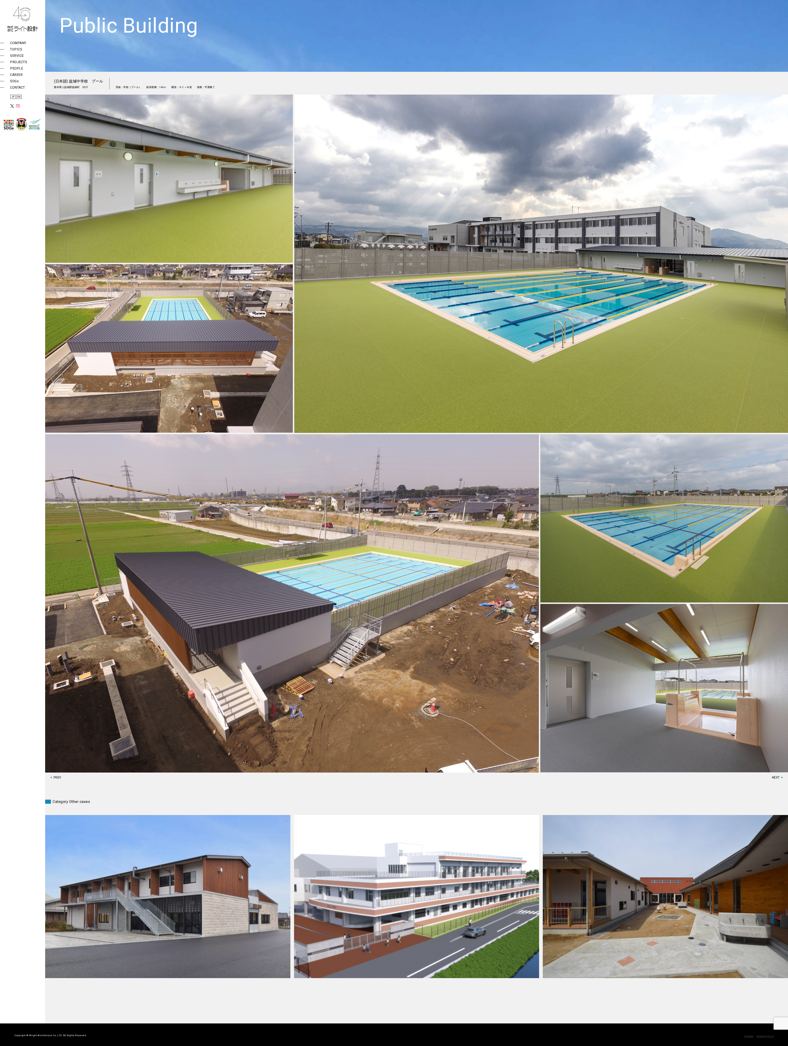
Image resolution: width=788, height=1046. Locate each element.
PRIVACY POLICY (765, 1036)
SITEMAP (749, 1036)
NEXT (776, 777)
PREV (57, 777)
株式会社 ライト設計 (22, 19)
